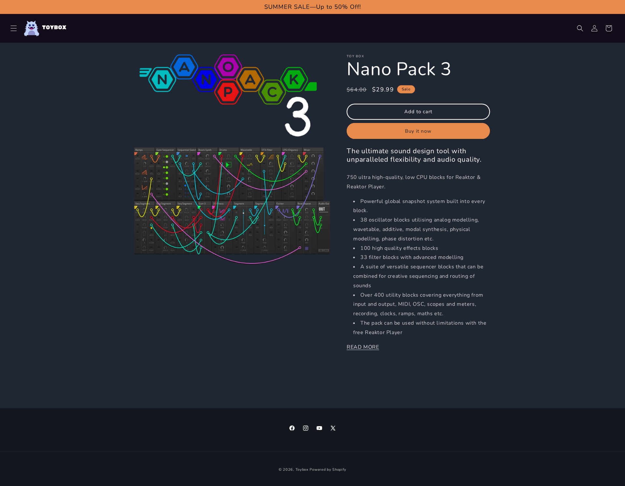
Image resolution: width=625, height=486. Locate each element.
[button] (14, 28)
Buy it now (418, 131)
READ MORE (363, 347)
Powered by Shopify (328, 469)
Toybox (302, 469)
